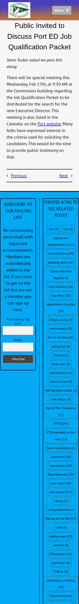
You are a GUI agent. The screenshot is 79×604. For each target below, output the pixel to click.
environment (61, 329)
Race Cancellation (61, 448)
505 (68, 229)
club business (61, 287)
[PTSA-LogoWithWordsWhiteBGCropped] (19, 4)
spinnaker (61, 563)
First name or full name (18, 321)
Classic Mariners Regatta (61, 274)
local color (61, 364)
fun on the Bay (61, 337)
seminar (61, 545)
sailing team (61, 536)
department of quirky (61, 307)
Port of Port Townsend (61, 411)
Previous (19, 175)
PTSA (61, 424)
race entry (61, 457)
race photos (61, 466)
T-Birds (61, 572)
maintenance (61, 373)
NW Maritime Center (61, 390)
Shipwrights (61, 554)
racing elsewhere (60, 510)
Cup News (61, 295)
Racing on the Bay (61, 518)
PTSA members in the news (61, 435)
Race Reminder (61, 474)
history (61, 355)
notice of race (61, 382)
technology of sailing (61, 583)
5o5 (53, 229)
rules (61, 527)
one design (61, 399)
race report (60, 483)
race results (61, 492)
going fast (61, 346)
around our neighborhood (61, 241)
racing (61, 501)
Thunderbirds (61, 596)
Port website (49, 124)
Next (63, 175)
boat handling (61, 253)
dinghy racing (61, 320)
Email (18, 340)
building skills (61, 262)
